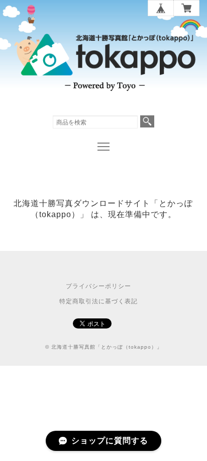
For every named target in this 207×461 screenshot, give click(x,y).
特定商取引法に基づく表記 (98, 301)
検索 (147, 121)
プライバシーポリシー (98, 286)
